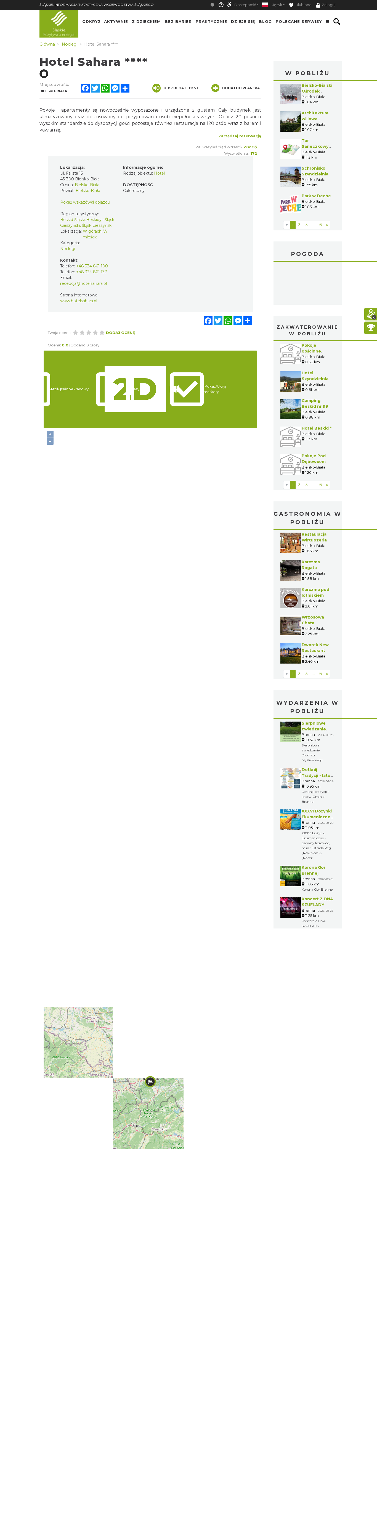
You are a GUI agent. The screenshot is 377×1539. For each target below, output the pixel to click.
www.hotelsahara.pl (78, 300)
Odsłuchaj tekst (180, 88)
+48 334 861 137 (91, 271)
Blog (265, 21)
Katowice (308, 284)
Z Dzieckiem (146, 21)
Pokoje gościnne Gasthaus (312, 351)
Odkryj (91, 21)
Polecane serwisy (299, 21)
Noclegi (67, 248)
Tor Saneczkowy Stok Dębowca (317, 146)
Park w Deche (316, 195)
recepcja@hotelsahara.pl (83, 283)
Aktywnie (116, 21)
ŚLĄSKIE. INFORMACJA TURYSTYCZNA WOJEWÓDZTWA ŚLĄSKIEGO (96, 4)
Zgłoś (250, 147)
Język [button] (277, 5)
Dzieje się (243, 21)
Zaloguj (328, 5)
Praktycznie (211, 21)
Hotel (159, 173)
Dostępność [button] (245, 5)
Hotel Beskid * (316, 428)
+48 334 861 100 (92, 266)
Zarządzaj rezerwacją (239, 136)
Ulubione (303, 5)
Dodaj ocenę (120, 332)
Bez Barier (178, 21)
